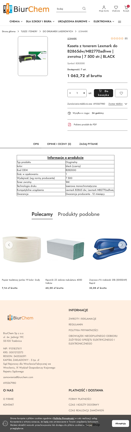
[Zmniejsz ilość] (70, 93)
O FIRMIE (8, 399)
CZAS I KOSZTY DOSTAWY (84, 405)
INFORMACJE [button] (78, 310)
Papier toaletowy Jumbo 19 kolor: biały (21, 279)
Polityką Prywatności (63, 418)
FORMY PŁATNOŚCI (80, 399)
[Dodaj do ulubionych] (121, 93)
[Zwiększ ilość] (84, 93)
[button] (74, 22)
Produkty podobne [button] (79, 214)
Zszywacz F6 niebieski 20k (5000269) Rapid (108, 281)
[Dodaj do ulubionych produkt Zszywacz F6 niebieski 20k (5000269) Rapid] (125, 226)
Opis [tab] (36, 144)
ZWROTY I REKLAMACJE (82, 319)
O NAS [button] (8, 390)
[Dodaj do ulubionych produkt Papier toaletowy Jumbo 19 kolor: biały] (38, 226)
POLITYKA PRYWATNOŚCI (83, 330)
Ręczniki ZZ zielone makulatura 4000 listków (64, 281)
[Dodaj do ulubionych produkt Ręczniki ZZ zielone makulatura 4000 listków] (81, 226)
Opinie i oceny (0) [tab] (59, 144)
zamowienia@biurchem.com (18, 377)
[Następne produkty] (122, 245)
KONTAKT (8, 405)
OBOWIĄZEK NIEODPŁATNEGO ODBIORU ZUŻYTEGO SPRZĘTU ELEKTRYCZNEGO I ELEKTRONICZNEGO (93, 339)
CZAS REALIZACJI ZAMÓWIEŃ (86, 410)
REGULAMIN (76, 324)
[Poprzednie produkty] (9, 245)
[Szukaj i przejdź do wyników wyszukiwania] (84, 9)
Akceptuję (120, 423)
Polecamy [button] (42, 214)
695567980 (9, 383)
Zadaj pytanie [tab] (88, 144)
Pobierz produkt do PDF (85, 124)
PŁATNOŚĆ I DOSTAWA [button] (86, 390)
